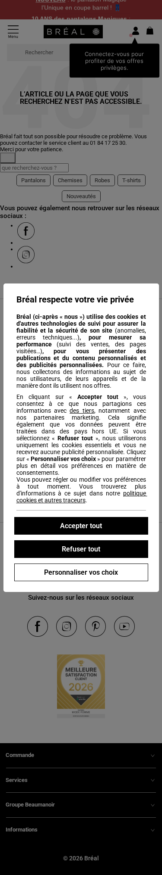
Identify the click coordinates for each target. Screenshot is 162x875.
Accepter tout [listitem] (81, 526)
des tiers (82, 410)
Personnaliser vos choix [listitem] (81, 572)
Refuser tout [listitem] (81, 549)
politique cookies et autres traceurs (81, 497)
